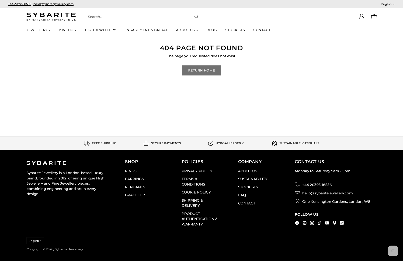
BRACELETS (135, 195)
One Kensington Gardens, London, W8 (336, 201)
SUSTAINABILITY (253, 179)
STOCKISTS (248, 187)
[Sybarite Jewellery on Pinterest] (304, 223)
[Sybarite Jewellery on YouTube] (327, 223)
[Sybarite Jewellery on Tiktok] (319, 223)
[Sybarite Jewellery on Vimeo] (334, 223)
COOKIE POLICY (196, 192)
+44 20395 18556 (19, 4)
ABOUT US (247, 171)
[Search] (196, 16)
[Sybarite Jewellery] (51, 17)
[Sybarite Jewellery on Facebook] (297, 223)
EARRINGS (134, 179)
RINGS (130, 171)
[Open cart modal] (373, 16)
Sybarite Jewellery (69, 249)
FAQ (242, 195)
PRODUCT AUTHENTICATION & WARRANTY (200, 218)
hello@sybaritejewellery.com (53, 4)
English (386, 4)
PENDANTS (135, 187)
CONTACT (246, 203)
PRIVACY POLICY (197, 171)
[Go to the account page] (361, 16)
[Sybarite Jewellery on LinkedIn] (342, 223)
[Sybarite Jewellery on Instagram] (312, 223)
